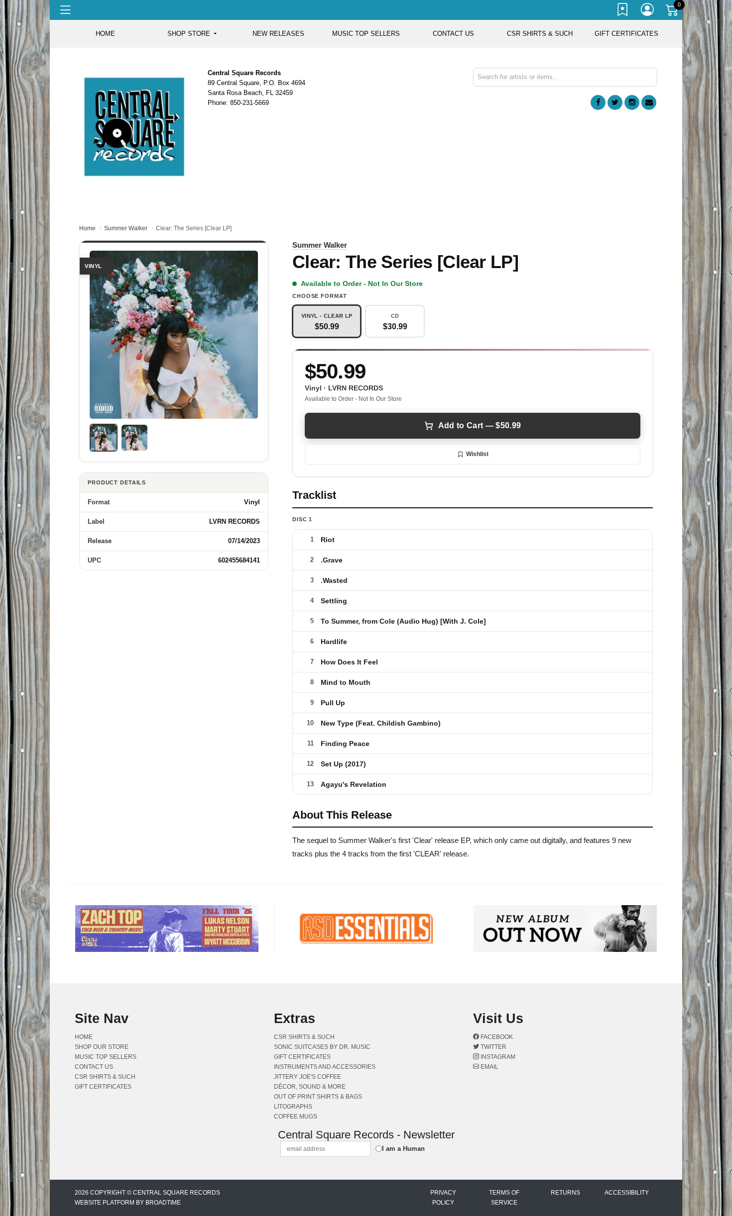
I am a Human (403, 1148)
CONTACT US (453, 33)
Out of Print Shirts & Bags (318, 1096)
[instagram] (631, 102)
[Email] (648, 102)
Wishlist (477, 454)
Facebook (496, 1036)
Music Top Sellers (366, 33)
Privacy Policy (443, 1197)
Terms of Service (504, 1197)
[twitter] (615, 102)
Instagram (497, 1056)
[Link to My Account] (648, 11)
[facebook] (598, 102)
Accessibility (627, 1192)
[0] (672, 12)
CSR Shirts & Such (540, 33)
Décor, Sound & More (310, 1086)
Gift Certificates (626, 33)
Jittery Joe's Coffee (307, 1076)
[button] (192, 34)
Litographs (293, 1106)
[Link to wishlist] (623, 11)
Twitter (492, 1046)
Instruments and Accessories (324, 1066)
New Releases (278, 33)
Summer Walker (125, 228)
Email (488, 1066)
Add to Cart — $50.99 (479, 425)
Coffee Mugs (295, 1116)
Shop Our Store (101, 1046)
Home (87, 228)
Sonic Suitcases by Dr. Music (322, 1046)
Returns (565, 1192)
